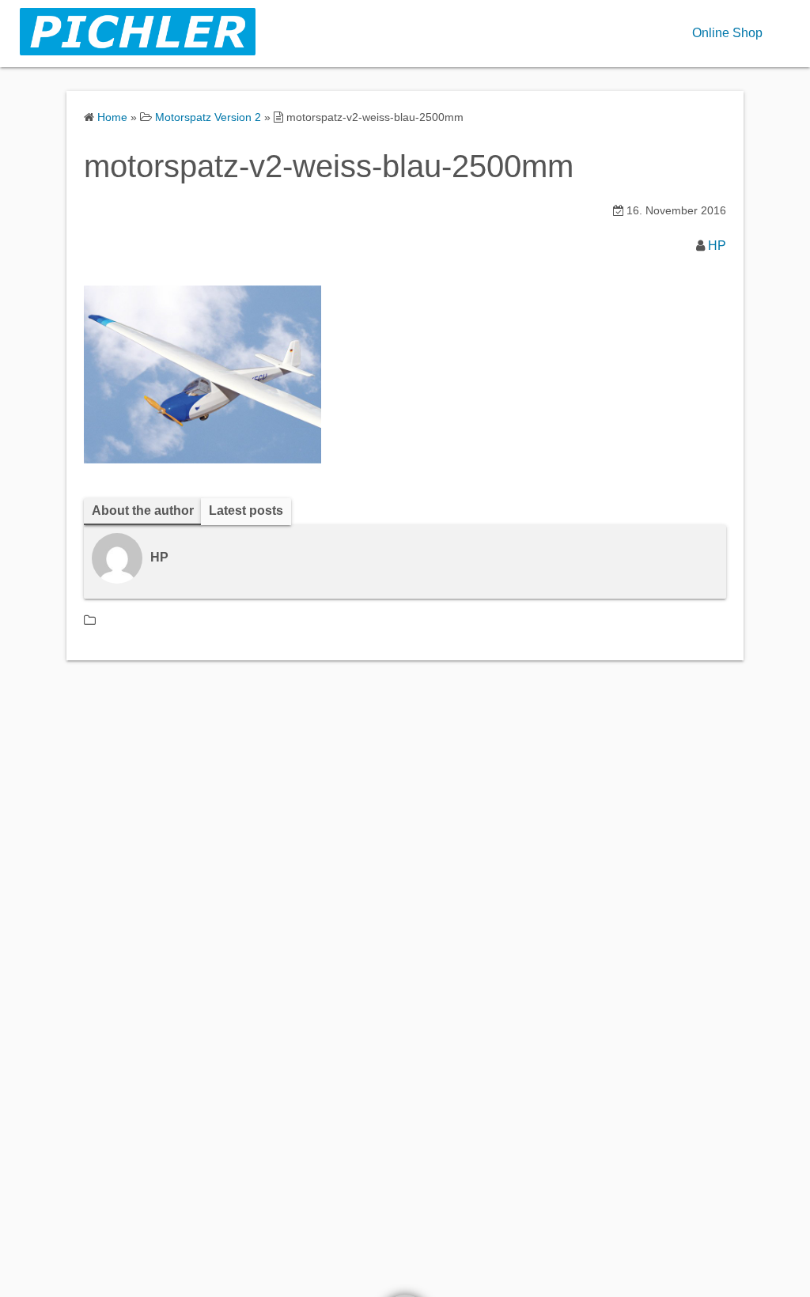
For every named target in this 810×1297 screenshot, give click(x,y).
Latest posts (246, 510)
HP (717, 245)
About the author (143, 510)
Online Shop (727, 33)
